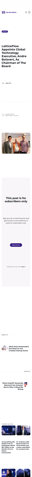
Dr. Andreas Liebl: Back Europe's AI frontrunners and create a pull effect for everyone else (23, 445)
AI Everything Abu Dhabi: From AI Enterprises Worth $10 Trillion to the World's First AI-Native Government (8, 447)
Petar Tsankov (10, 114)
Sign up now (16, 245)
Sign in (23, 266)
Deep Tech (8, 83)
